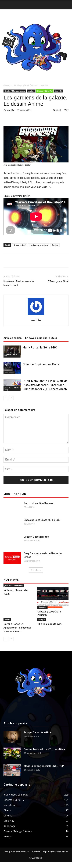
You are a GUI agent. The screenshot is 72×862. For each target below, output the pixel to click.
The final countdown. (49, 624)
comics (44, 84)
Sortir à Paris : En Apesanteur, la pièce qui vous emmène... (17, 628)
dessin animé (20, 245)
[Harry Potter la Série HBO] (12, 351)
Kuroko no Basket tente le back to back (18, 283)
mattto (10, 110)
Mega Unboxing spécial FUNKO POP (44, 766)
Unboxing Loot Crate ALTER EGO (42, 520)
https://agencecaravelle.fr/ (55, 851)
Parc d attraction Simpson (39, 503)
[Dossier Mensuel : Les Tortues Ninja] (12, 754)
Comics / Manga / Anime (26, 84)
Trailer (55, 245)
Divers (7, 619)
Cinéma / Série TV (44, 91)
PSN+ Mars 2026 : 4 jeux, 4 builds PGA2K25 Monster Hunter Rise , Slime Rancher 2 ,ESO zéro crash (45, 385)
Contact (36, 851)
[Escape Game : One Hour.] (12, 737)
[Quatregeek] (36, 45)
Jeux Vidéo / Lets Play (12, 389)
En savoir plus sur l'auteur (41, 338)
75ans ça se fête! (58, 281)
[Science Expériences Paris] (12, 368)
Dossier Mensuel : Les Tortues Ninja (44, 749)
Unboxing (42, 607)
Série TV (58, 91)
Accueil (6, 84)
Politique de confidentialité (17, 851)
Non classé (9, 372)
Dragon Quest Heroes (36, 536)
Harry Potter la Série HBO (40, 347)
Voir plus (35, 570)
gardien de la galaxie (39, 245)
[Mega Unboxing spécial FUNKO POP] (12, 770)
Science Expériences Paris (41, 364)
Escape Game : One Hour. (38, 732)
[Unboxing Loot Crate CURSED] (53, 598)
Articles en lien (12, 338)
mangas (41, 619)
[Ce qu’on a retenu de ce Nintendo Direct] (12, 558)
